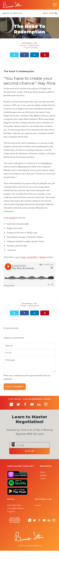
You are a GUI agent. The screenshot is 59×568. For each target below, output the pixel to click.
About (42, 472)
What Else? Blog (14, 505)
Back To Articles (13, 13)
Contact (38, 505)
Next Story (49, 13)
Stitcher (43, 257)
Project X (11, 511)
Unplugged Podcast (15, 508)
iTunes (23, 257)
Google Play (32, 257)
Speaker (43, 475)
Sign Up (29, 451)
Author (43, 478)
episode (12, 217)
